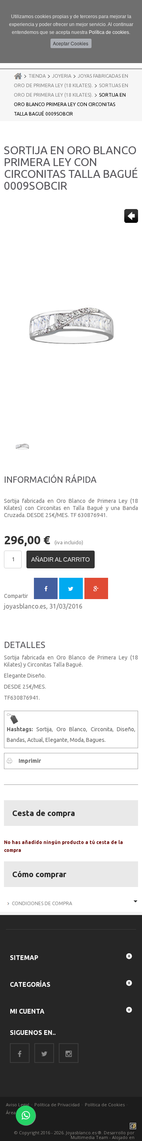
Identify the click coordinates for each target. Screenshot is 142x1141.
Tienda (37, 75)
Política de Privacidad (57, 1104)
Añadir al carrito (60, 559)
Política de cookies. (109, 32)
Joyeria (61, 75)
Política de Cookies (105, 1104)
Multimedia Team (89, 1137)
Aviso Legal (17, 1104)
